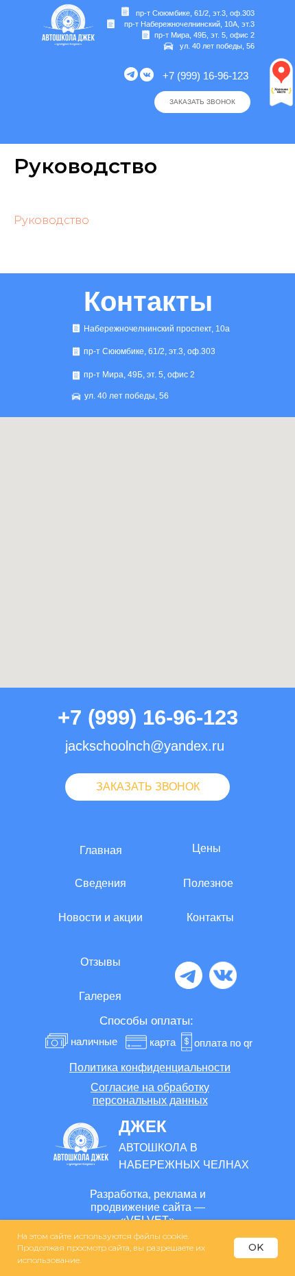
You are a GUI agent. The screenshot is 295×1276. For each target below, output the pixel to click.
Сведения (100, 883)
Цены (206, 848)
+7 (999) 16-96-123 (205, 76)
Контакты (210, 917)
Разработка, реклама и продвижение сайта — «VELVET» (148, 1207)
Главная (101, 850)
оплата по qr (223, 1043)
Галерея (100, 996)
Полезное (208, 883)
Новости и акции (100, 917)
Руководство (51, 220)
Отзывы (100, 962)
